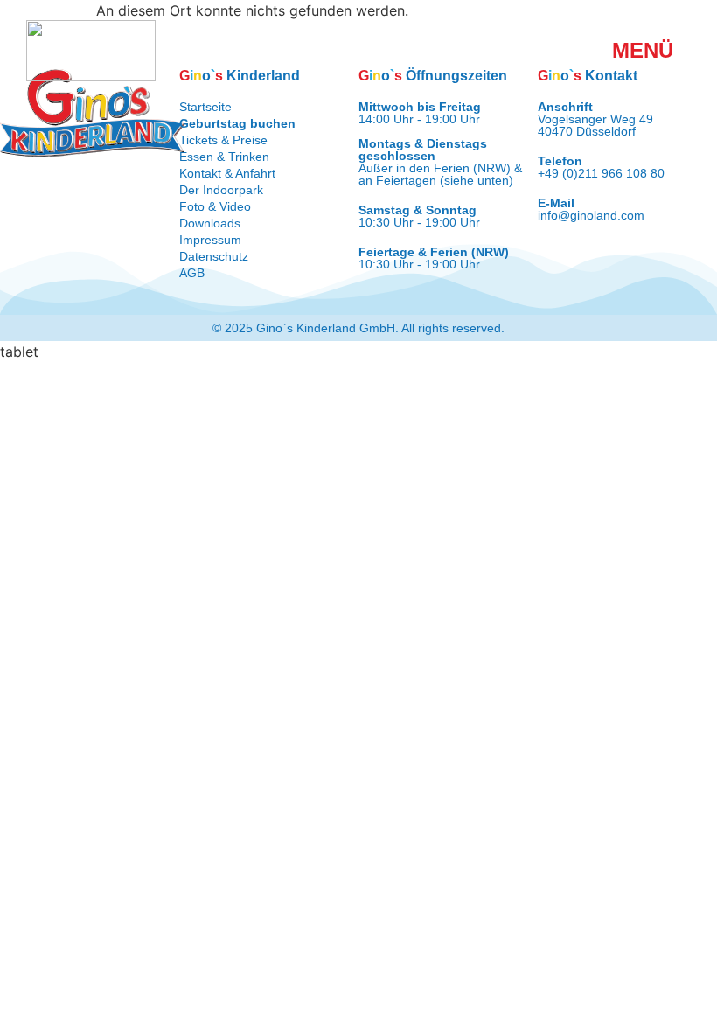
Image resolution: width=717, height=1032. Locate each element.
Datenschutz (213, 256)
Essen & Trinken (224, 157)
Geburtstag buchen (237, 123)
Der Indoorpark (221, 190)
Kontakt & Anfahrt (227, 173)
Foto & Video (215, 206)
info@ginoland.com (591, 215)
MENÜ (642, 50)
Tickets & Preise (223, 140)
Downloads (209, 223)
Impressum (210, 240)
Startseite (205, 107)
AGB (192, 273)
